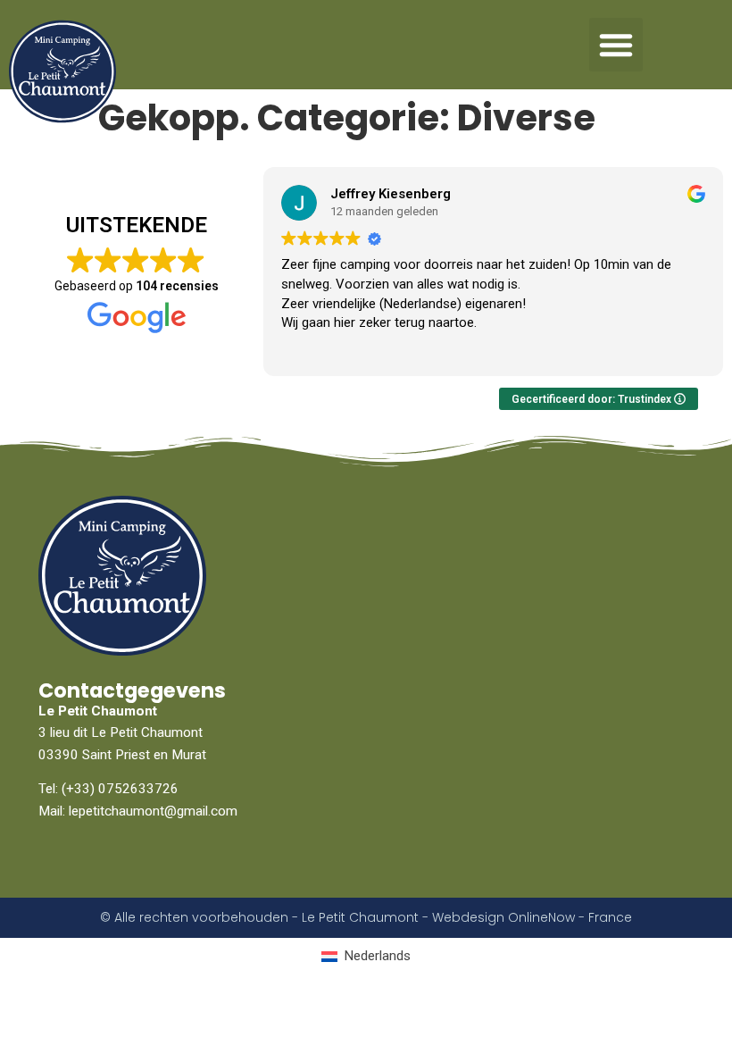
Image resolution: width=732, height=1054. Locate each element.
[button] (616, 44)
